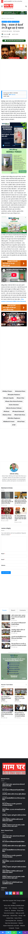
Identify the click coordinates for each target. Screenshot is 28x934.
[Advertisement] (14, 75)
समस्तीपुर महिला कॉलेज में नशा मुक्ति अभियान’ (18, 630)
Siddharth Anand (9, 421)
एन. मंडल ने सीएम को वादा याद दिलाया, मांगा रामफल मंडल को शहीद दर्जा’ (20, 518)
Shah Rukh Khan (20, 415)
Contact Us (7, 910)
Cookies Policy (9, 918)
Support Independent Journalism (11, 925)
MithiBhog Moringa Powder (14, 652)
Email (3, 559)
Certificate (20, 908)
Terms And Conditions (9, 913)
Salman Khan (7, 415)
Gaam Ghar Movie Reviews (14, 401)
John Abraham (14, 404)
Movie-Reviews (10, 18)
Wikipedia (22, 925)
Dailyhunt (21, 923)
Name (3, 553)
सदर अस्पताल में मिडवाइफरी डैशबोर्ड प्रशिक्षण (18, 623)
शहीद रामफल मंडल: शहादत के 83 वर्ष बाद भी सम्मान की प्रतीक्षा (7, 501)
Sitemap (20, 915)
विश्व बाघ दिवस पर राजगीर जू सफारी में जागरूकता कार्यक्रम (15, 1)
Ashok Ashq (6, 34)
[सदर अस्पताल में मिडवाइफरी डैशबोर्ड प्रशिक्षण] (6, 625)
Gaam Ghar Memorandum (11, 923)
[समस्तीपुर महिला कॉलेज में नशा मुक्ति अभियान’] (6, 632)
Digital (9, 21)
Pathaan (6, 411)
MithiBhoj (13, 905)
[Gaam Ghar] (8, 6)
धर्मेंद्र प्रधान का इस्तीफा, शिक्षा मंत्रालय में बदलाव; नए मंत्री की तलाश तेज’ (21, 501)
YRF (14, 425)
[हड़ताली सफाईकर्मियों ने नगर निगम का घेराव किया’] (6, 639)
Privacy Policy (20, 910)
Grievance (14, 908)
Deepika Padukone (14, 394)
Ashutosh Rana (20, 391)
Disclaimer (13, 910)
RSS (24, 915)
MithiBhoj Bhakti (20, 905)
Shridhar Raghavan (14, 418)
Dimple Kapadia (9, 398)
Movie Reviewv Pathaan (14, 408)
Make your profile (20, 913)
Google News (6, 915)
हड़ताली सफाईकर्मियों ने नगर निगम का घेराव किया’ (18, 637)
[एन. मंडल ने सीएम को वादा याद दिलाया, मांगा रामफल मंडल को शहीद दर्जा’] (21, 510)
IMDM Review (11, 94)
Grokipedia (11, 928)
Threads (17, 928)
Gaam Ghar (21, 398)
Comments (23, 610)
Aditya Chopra (7, 391)
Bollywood (4, 21)
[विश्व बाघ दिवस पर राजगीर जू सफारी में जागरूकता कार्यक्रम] (6, 646)
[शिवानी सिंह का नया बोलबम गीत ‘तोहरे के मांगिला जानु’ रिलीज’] (7, 510)
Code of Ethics (18, 918)
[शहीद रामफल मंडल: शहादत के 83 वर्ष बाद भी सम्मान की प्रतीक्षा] (7, 495)
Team (10, 908)
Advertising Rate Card (10, 920)
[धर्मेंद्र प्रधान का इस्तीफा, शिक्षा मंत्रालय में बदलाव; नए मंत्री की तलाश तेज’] (21, 495)
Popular (4, 610)
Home (4, 18)
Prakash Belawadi (18, 411)
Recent (13, 610)
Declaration (20, 920)
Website (3, 565)
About (6, 908)
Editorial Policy (13, 915)
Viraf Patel (21, 421)
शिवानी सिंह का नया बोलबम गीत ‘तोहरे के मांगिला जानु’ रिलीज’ (6, 517)
